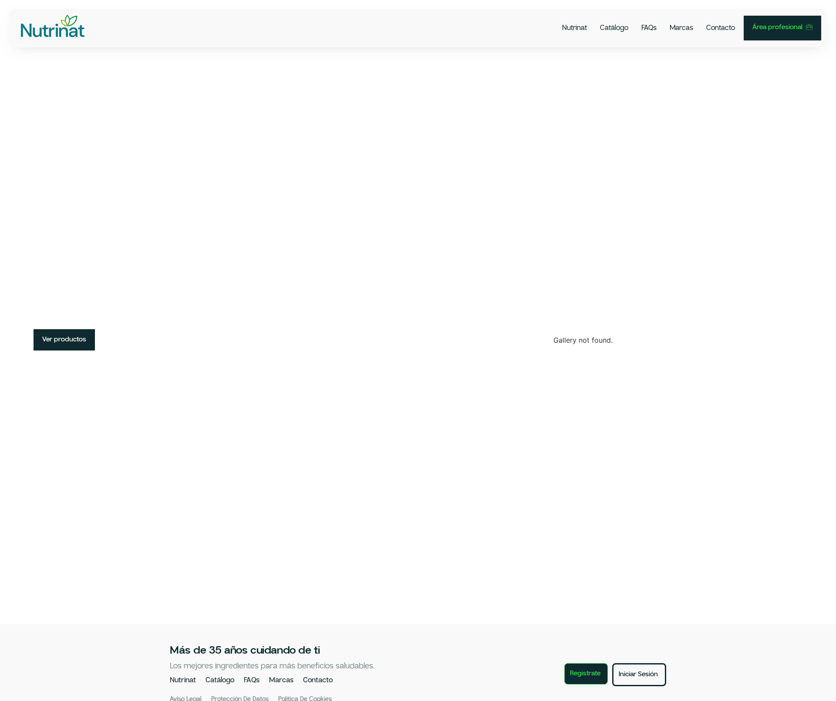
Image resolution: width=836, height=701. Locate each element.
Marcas (681, 28)
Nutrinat (574, 28)
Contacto (720, 28)
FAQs (649, 28)
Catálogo (614, 28)
